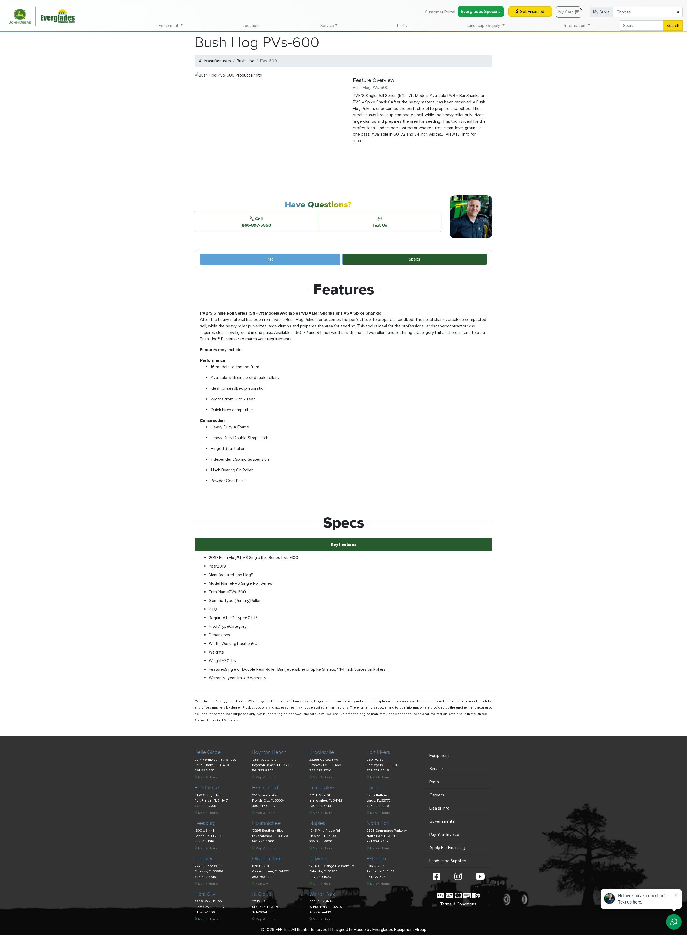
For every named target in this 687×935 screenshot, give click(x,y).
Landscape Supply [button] (484, 25)
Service (436, 768)
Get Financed (531, 11)
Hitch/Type (219, 626)
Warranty (217, 678)
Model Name (220, 583)
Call (256, 222)
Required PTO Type (227, 617)
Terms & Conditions (458, 904)
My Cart (569, 11)
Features (217, 669)
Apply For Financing (447, 847)
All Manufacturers (215, 61)
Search (673, 25)
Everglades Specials (480, 11)
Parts (402, 25)
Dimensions (219, 635)
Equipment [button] (169, 25)
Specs (414, 259)
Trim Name (219, 592)
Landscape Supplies (447, 861)
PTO (213, 609)
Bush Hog (245, 61)
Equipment (439, 755)
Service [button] (327, 25)
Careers (436, 795)
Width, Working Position (230, 643)
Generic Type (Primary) (229, 600)
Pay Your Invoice (444, 834)
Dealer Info (439, 808)
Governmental (442, 821)
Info (270, 259)
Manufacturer (221, 574)
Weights (216, 652)
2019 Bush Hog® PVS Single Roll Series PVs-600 (253, 557)
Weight (215, 660)
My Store (601, 12)
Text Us (379, 225)
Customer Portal (440, 12)
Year (213, 566)
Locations (252, 25)
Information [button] (575, 25)
